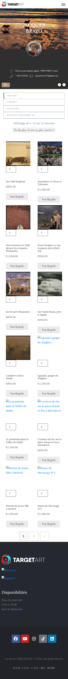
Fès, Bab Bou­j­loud (15, 181)
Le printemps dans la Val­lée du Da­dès (17, 441)
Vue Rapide (17, 196)
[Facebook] (16, 639)
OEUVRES (12, 96)
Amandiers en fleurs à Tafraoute (49, 183)
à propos (12, 102)
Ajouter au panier (18, 170)
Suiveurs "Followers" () (21, 115)
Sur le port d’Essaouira (18, 311)
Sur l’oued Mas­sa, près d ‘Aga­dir (49, 313)
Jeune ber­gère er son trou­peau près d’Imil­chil (49, 248)
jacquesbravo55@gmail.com (46, 76)
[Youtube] (25, 639)
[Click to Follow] (6, 85)
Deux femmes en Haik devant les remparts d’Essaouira (18, 248)
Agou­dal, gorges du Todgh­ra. (48, 377)
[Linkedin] (52, 639)
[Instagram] (34, 639)
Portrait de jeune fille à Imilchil (17, 507)
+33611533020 (22, 76)
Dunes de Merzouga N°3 (48, 507)
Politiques (13, 109)
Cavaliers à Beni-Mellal (15, 377)
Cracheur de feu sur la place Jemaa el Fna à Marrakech (49, 442)
